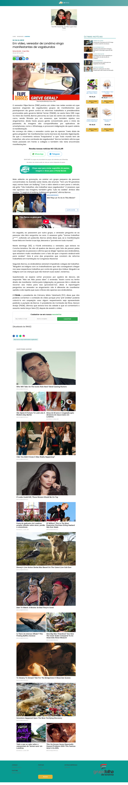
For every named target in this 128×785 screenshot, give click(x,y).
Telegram (56, 154)
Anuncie (45, 776)
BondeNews (20, 36)
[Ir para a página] (64, 3)
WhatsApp (39, 154)
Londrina (27, 36)
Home (14, 36)
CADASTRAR (67, 319)
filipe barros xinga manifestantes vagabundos (25, 339)
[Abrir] (10, 3)
